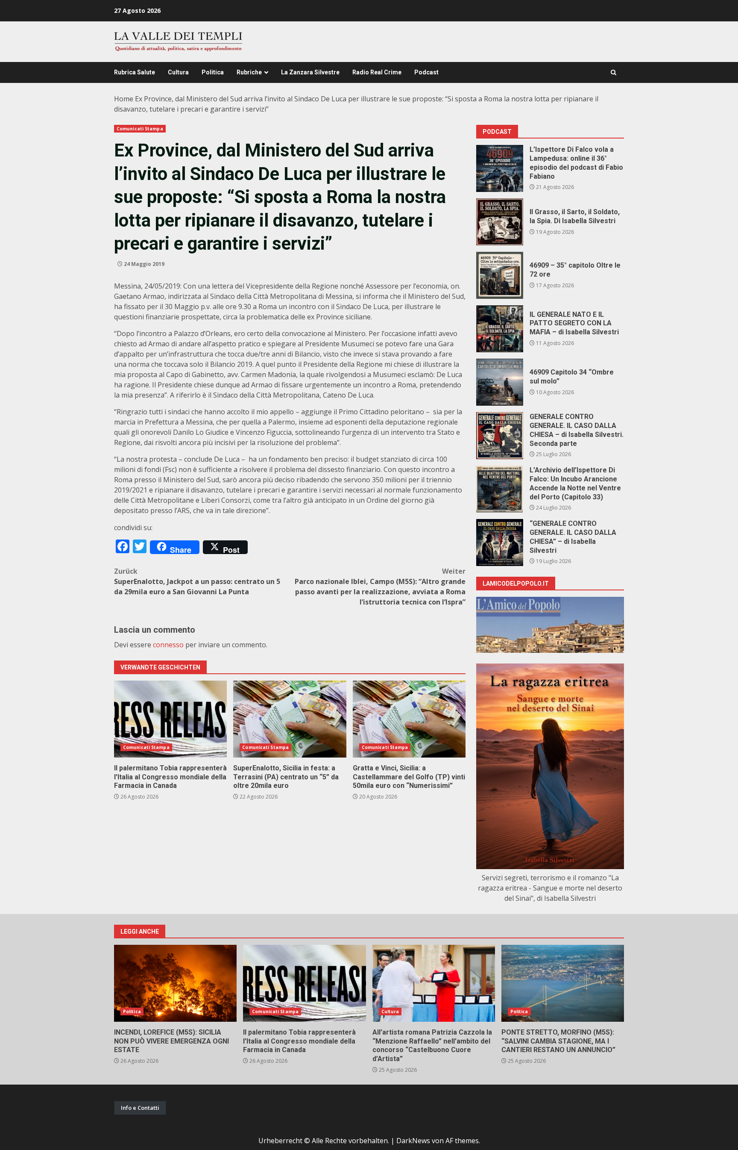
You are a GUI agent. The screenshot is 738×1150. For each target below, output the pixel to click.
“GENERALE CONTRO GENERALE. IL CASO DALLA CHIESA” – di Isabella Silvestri (499, 542)
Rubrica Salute (134, 72)
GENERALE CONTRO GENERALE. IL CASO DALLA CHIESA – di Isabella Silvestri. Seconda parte (499, 435)
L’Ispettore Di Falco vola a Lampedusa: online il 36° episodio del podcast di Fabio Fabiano (499, 168)
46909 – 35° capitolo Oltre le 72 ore (499, 275)
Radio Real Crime (376, 72)
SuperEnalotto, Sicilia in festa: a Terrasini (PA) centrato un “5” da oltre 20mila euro (289, 719)
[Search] (613, 72)
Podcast (426, 72)
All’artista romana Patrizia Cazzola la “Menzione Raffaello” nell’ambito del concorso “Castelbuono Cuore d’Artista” (433, 983)
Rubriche (249, 72)
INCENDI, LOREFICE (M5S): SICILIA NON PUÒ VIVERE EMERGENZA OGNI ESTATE (175, 983)
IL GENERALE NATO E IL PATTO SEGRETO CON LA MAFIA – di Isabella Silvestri (499, 328)
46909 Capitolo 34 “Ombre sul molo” (499, 382)
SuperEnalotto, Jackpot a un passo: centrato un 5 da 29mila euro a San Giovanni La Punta (197, 581)
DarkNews (413, 1140)
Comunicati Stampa (140, 129)
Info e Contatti (140, 1108)
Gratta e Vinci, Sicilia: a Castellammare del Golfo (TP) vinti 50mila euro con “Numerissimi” (409, 719)
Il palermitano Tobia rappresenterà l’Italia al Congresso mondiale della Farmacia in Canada (170, 719)
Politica (213, 72)
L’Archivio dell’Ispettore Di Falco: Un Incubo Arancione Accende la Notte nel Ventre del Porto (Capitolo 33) (499, 489)
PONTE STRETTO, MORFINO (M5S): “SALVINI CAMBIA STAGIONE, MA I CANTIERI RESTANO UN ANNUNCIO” (562, 983)
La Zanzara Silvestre (310, 72)
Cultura (178, 72)
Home (123, 98)
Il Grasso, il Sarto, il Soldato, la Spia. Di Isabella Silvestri (499, 221)
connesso (168, 644)
